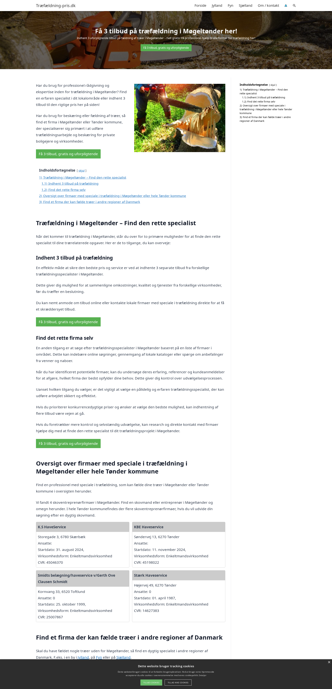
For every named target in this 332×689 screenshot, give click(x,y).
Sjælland (245, 5)
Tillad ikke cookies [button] (178, 682)
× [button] (329, 662)
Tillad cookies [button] (151, 682)
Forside (200, 5)
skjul (82, 170)
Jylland (217, 5)
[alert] (166, 674)
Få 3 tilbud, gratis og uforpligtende (166, 48)
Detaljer (202, 675)
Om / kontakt (268, 5)
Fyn (230, 5)
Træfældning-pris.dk (56, 5)
